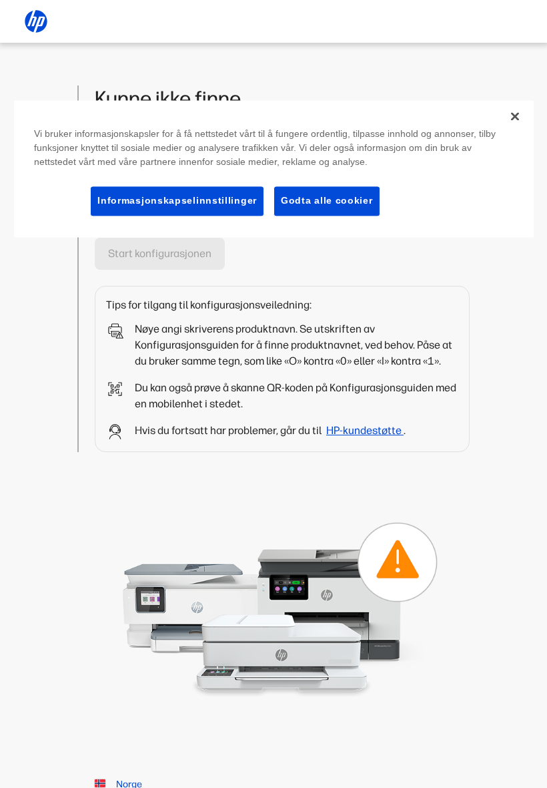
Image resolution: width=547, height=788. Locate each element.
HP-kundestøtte (365, 430)
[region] (274, 168)
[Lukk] (515, 116)
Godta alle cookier (327, 200)
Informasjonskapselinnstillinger (177, 200)
